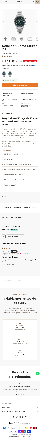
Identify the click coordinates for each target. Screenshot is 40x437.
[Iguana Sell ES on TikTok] (23, 417)
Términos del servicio (26, 434)
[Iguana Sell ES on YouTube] (26, 417)
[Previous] (3, 22)
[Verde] (10, 74)
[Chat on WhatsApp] (38, 374)
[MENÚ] (1, 2)
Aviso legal (14, 434)
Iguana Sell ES (26, 423)
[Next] (36, 22)
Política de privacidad (14, 436)
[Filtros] (4, 236)
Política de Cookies (26, 436)
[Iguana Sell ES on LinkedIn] (20, 417)
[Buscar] (33, 2)
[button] (6, 56)
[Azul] (4, 74)
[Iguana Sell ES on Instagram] (16, 417)
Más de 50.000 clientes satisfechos (20, 386)
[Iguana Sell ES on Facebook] (13, 417)
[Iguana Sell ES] (20, 2)
